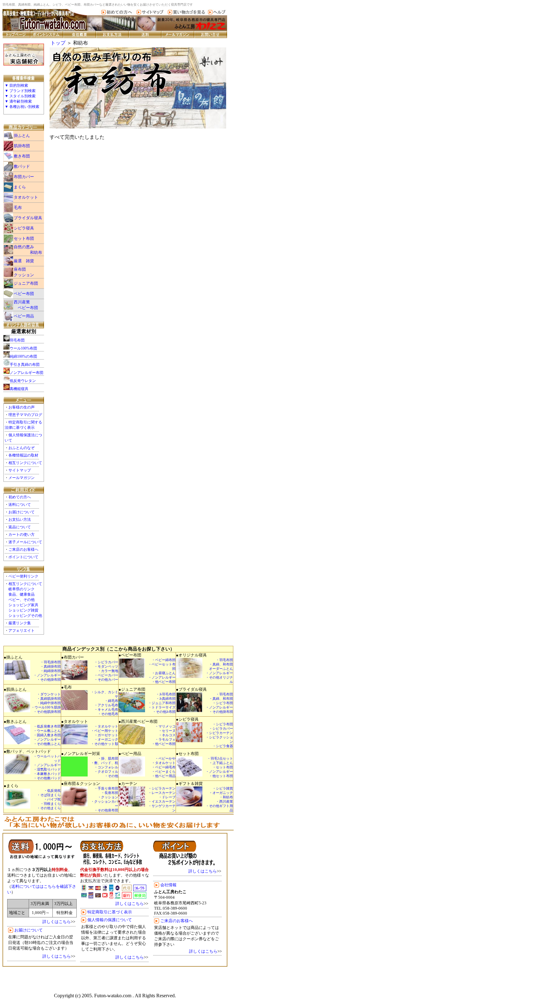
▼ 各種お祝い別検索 (22, 106)
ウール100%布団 (23, 348)
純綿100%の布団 (23, 356)
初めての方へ (19, 497)
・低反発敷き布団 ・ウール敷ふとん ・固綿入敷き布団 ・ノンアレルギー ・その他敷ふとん (47, 735)
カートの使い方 (21, 534)
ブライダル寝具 (28, 217)
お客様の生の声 (21, 407)
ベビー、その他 (21, 599)
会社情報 (168, 885)
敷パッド (22, 166)
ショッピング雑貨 (23, 610)
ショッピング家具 (23, 605)
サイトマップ (19, 470)
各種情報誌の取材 (23, 455)
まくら (20, 187)
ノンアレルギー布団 (26, 372)
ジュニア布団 (26, 283)
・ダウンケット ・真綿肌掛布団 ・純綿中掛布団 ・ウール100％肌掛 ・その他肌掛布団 (46, 703)
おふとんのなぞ (21, 448)
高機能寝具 (19, 389)
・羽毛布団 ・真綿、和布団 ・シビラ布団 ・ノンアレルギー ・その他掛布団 (219, 703)
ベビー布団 (24, 293)
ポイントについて (23, 557)
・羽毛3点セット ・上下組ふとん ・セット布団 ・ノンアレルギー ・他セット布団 (219, 767)
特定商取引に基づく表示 (109, 912)
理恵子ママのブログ (25, 415)
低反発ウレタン (23, 381)
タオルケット (26, 197)
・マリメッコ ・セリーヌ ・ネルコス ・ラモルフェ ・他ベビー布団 (164, 735)
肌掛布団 (22, 145)
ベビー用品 (24, 316)
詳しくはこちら (56, 921)
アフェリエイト (21, 630)
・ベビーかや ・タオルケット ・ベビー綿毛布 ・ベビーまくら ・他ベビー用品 (164, 767)
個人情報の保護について (109, 919)
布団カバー (24, 176)
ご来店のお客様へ (23, 549)
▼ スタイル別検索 (20, 96)
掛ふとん (22, 135)
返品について (19, 527)
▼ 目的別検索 (16, 85)
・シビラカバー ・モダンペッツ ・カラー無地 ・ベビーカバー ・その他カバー (106, 670)
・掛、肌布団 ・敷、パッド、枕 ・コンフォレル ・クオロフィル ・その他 (104, 767)
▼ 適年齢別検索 (18, 101)
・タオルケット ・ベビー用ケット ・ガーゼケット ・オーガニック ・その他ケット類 (104, 735)
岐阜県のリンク (21, 589)
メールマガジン (21, 478)
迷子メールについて (25, 542)
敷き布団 (22, 156)
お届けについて (21, 512)
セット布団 (24, 238)
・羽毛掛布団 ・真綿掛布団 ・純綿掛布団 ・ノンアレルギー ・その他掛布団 (47, 670)
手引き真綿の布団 (25, 364)
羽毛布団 (17, 340)
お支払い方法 (19, 519)
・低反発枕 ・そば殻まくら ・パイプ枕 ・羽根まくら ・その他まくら (49, 799)
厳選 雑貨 (24, 261)
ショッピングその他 (25, 615)
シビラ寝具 (24, 228)
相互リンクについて (25, 463)
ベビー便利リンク (23, 576)
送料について (19, 504)
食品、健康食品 (21, 594)
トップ (58, 43)
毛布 (18, 207)
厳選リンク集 (19, 623)
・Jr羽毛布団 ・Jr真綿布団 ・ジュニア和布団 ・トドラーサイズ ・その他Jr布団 (162, 703)
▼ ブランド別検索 (20, 91)
